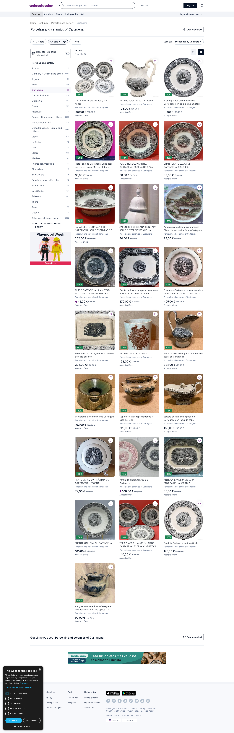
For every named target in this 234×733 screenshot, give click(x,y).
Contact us (89, 707)
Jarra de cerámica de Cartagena (136, 100)
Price (76, 41)
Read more (24, 683)
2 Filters (40, 41)
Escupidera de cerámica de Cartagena (94, 416)
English (114, 720)
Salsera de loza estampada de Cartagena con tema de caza (179, 418)
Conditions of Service (115, 711)
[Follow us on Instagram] (108, 701)
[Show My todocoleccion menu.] (202, 14)
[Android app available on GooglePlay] (129, 693)
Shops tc (72, 702)
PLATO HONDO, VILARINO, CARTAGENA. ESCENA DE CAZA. (136, 165)
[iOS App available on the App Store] (113, 693)
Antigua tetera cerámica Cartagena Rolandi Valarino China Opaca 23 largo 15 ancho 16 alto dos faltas (93, 608)
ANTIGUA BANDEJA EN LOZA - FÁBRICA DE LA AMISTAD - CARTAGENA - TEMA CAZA (180, 481)
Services (50, 692)
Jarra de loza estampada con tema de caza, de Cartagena (183, 355)
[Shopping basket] (202, 5)
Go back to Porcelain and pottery (48, 225)
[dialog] (23, 698)
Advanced (143, 5)
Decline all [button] (31, 720)
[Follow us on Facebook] (120, 701)
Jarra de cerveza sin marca (133, 353)
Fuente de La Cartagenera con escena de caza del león (94, 355)
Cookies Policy (147, 711)
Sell (82, 14)
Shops (59, 14)
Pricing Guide (71, 14)
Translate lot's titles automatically (46, 53)
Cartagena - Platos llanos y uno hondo (91, 102)
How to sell (73, 698)
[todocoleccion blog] (148, 701)
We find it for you (53, 707)
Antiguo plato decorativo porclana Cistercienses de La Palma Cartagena (183, 229)
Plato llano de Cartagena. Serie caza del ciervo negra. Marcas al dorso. (94, 165)
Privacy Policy (133, 711)
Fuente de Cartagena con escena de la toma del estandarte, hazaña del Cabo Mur (183, 292)
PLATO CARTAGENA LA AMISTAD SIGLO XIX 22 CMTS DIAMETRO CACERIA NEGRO (92, 292)
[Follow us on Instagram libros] (114, 701)
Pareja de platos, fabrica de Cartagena (133, 481)
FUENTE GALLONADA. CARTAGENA (93, 543)
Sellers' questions (91, 698)
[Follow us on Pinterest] (131, 701)
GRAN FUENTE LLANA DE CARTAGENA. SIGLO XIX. (177, 165)
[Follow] (110, 61)
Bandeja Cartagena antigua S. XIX (181, 543)
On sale (54, 41)
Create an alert (194, 29)
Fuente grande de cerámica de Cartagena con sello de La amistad (182, 102)
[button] (23, 687)
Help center (90, 692)
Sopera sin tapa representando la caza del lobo (136, 418)
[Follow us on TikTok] (142, 701)
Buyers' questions (92, 702)
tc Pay (49, 698)
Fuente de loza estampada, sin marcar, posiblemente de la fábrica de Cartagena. (139, 292)
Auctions (48, 14)
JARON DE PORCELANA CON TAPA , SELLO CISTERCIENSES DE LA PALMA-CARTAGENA (138, 229)
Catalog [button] (36, 14)
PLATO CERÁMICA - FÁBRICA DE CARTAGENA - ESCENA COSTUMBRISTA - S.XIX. (92, 481)
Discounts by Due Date (187, 41)
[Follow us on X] (125, 701)
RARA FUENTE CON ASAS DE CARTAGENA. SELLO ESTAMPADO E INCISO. (93, 229)
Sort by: (168, 41)
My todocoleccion (189, 14)
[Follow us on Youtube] (137, 701)
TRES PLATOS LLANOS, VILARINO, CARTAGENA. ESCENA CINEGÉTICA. (138, 545)
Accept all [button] (14, 720)
